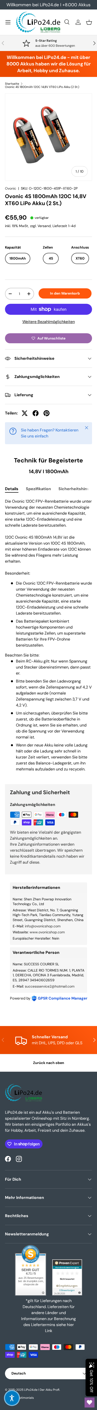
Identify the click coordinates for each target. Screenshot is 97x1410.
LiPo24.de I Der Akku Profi (41, 1390)
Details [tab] (11, 488)
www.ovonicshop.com (47, 932)
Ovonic (10, 188)
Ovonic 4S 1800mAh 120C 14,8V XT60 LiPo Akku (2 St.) (42, 86)
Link (48, 1330)
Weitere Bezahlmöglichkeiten (48, 321)
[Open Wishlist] (90, 1403)
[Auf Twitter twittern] (24, 413)
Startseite (12, 83)
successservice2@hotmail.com (49, 986)
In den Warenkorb (65, 293)
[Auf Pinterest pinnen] (46, 413)
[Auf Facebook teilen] (35, 413)
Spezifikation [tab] (38, 488)
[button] (89, 22)
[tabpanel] (48, 637)
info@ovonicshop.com (42, 926)
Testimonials (25, 1398)
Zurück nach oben (48, 1062)
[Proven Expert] (67, 1277)
